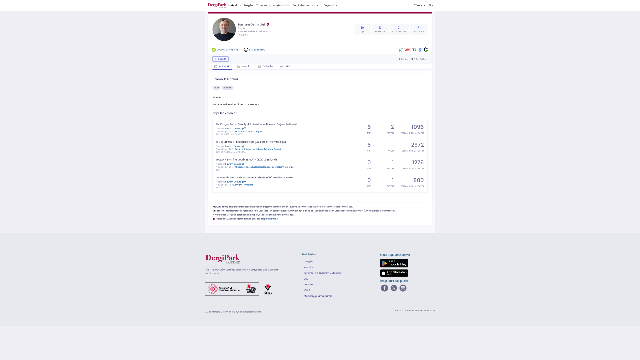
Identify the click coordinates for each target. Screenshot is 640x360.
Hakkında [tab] (224, 66)
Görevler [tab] (267, 66)
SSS (306, 278)
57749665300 (257, 49)
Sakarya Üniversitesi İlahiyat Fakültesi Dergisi (258, 149)
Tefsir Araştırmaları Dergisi (248, 131)
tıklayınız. (272, 219)
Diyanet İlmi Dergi (244, 185)
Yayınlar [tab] (246, 66)
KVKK (307, 290)
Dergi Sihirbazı (301, 5)
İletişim (308, 284)
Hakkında (233, 5)
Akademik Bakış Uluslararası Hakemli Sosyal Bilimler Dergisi (264, 167)
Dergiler (248, 5)
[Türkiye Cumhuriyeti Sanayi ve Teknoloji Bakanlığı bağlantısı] (240, 288)
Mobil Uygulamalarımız (318, 296)
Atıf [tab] (287, 66)
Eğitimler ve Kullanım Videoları (322, 273)
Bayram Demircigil (234, 128)
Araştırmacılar (281, 5)
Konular (308, 267)
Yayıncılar (262, 5)
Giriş (430, 5)
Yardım (316, 5)
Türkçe (418, 5)
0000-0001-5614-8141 (229, 49)
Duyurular (329, 5)
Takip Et (222, 59)
